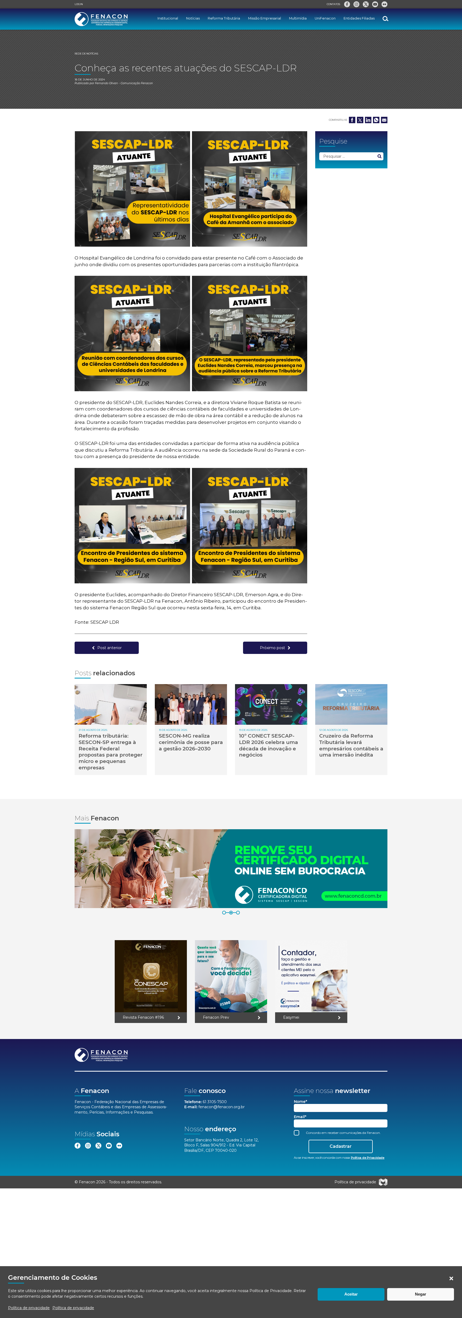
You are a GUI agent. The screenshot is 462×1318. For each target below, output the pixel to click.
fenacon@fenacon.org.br (221, 1106)
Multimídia (298, 18)
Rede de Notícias (86, 53)
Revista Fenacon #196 (143, 1017)
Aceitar (351, 1294)
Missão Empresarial (264, 18)
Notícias (193, 18)
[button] (451, 1278)
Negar (420, 1294)
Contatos (333, 4)
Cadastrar (341, 1146)
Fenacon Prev (216, 1017)
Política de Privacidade (270, 1290)
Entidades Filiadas (359, 18)
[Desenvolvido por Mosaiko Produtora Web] (383, 1182)
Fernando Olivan (106, 83)
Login (79, 4)
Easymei (291, 1017)
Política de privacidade (29, 1307)
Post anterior (109, 647)
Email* (300, 1117)
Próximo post (272, 647)
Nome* (300, 1101)
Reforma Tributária (224, 18)
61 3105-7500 (215, 1101)
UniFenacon (325, 18)
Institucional (167, 18)
